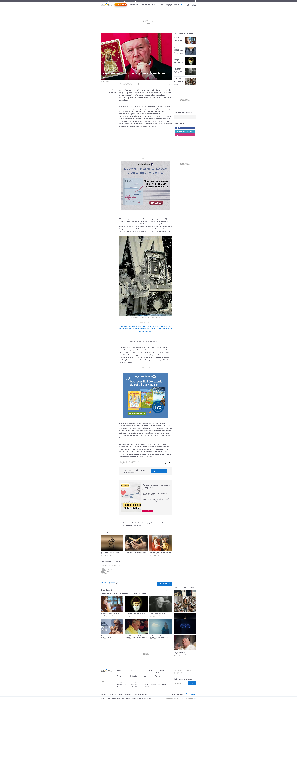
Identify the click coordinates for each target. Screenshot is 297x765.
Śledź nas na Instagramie (186, 135)
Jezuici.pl (103, 694)
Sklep (134, 1)
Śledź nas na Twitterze (185, 131)
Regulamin (108, 698)
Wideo (161, 5)
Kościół (119, 676)
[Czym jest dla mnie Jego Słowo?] (136, 543)
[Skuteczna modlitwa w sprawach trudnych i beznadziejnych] (191, 40)
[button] (188, 5)
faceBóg (129, 1)
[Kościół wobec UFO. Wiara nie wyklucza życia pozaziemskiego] (185, 626)
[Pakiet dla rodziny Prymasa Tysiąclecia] (131, 497)
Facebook (191, 1)
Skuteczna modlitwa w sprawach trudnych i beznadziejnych (179, 40)
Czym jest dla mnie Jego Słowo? (136, 552)
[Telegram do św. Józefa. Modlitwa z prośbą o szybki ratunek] (112, 626)
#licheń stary (138, 525)
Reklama (134, 698)
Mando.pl (128, 694)
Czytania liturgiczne (149, 682)
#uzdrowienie (127, 525)
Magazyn (107, 1)
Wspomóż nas (160, 471)
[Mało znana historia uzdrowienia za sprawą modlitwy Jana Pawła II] (185, 642)
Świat (119, 670)
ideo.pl (195, 698)
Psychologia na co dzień (150, 684)
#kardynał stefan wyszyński (143, 523)
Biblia (102, 1)
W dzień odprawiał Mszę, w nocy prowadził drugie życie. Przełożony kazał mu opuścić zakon (179, 51)
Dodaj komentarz (165, 583)
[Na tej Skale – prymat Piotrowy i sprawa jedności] (160, 543)
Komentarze (145, 5)
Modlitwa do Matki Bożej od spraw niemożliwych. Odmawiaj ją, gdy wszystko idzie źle (159, 637)
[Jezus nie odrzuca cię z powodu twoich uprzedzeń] (112, 543)
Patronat (149, 698)
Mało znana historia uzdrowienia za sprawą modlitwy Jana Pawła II (184, 654)
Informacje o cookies (141, 698)
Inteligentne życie (160, 671)
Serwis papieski (120, 682)
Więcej (168, 5)
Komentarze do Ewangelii (132, 554)
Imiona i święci (134, 686)
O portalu (103, 698)
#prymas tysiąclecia (161, 523)
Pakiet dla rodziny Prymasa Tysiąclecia (156, 486)
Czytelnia (133, 676)
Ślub (118, 686)
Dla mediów (128, 698)
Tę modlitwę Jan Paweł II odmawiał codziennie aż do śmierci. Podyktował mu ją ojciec (136, 637)
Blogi (124, 1)
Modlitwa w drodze (116, 1)
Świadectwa (134, 684)
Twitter (193, 1)
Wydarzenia (134, 5)
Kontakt (123, 698)
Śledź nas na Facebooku (186, 128)
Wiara (154, 5)
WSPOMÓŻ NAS (192, 694)
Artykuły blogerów (121, 684)
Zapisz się (192, 683)
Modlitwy (146, 686)
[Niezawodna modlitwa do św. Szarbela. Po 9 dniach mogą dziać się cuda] (191, 61)
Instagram (195, 1)
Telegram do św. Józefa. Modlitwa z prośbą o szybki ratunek (110, 636)
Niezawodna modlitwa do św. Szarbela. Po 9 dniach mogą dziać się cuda (179, 60)
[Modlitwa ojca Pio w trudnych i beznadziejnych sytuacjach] (191, 71)
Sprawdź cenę (148, 511)
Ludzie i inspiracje (162, 684)
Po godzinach (147, 670)
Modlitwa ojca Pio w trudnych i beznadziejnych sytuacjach (178, 70)
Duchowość (177, 655)
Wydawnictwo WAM (116, 694)
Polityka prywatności (116, 698)
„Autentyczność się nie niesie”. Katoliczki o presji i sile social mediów (178, 81)
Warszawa (177, 4)
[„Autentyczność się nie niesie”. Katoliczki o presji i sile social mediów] (191, 81)
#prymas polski (128, 523)
